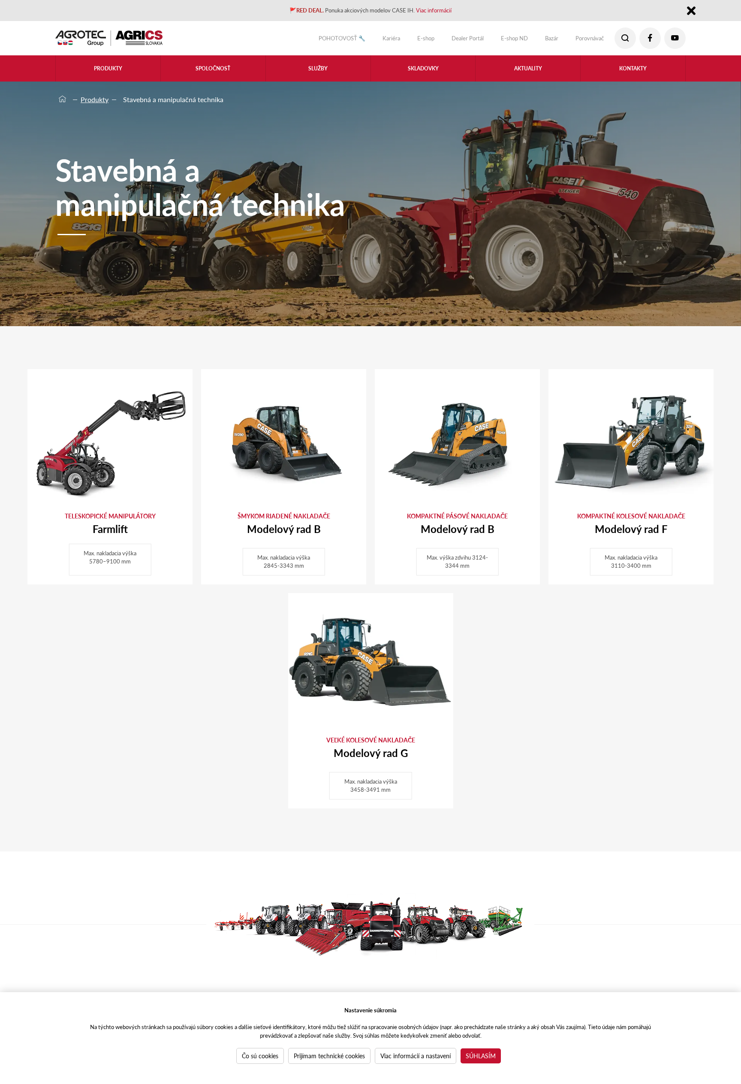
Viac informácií (449, 11)
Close (691, 12)
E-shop (397, 40)
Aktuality (528, 73)
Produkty (94, 99)
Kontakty (633, 73)
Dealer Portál (445, 40)
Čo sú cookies (260, 1055)
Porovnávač (584, 40)
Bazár (541, 40)
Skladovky (423, 73)
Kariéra (359, 40)
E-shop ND (498, 40)
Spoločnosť (213, 73)
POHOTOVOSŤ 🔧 (302, 40)
